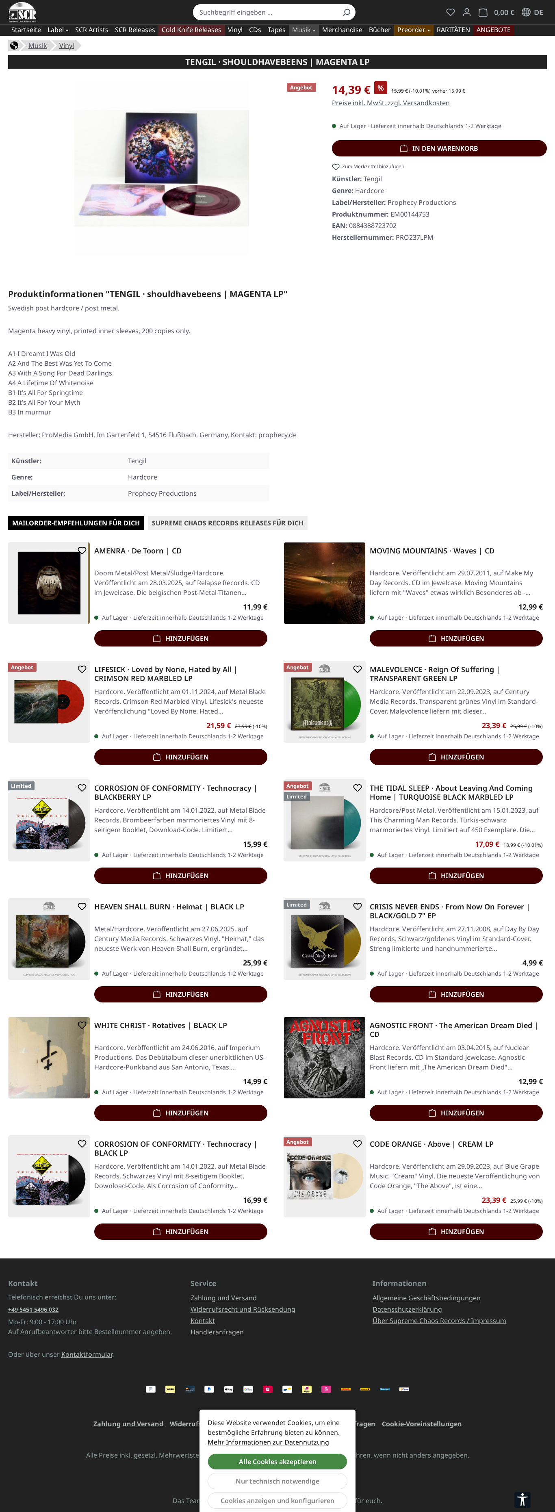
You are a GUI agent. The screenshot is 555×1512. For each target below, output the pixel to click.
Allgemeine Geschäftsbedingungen (427, 1297)
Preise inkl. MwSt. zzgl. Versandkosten (391, 102)
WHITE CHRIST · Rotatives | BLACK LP (160, 1025)
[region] (162, 171)
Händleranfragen (217, 1332)
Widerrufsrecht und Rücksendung (243, 1309)
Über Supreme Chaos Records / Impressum (439, 1320)
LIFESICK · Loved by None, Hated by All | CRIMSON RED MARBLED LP (166, 674)
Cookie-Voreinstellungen (422, 1423)
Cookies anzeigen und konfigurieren (277, 1500)
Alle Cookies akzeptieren (278, 1461)
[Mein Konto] (467, 12)
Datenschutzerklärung (407, 1309)
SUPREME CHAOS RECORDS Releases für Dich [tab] (228, 522)
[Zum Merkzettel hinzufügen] (80, 550)
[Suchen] (346, 12)
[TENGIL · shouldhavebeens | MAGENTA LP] (161, 168)
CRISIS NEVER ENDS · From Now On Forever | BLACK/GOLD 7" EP (450, 911)
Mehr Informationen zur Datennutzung (268, 1442)
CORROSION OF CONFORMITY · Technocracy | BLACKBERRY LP (176, 792)
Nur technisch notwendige (277, 1481)
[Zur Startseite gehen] (22, 12)
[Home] (14, 44)
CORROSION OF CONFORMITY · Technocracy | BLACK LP (176, 1148)
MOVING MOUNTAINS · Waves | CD (432, 550)
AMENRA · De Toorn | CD (138, 550)
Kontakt (203, 1320)
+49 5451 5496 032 (33, 1309)
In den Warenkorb (444, 148)
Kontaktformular (86, 1354)
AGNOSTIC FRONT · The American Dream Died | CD (454, 1030)
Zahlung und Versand (224, 1297)
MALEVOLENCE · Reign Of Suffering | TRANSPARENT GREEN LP (435, 674)
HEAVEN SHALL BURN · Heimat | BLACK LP (169, 906)
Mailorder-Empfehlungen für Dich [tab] (76, 522)
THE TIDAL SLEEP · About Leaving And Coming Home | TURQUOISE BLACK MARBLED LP (451, 792)
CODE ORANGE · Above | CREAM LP (432, 1144)
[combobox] (265, 12)
